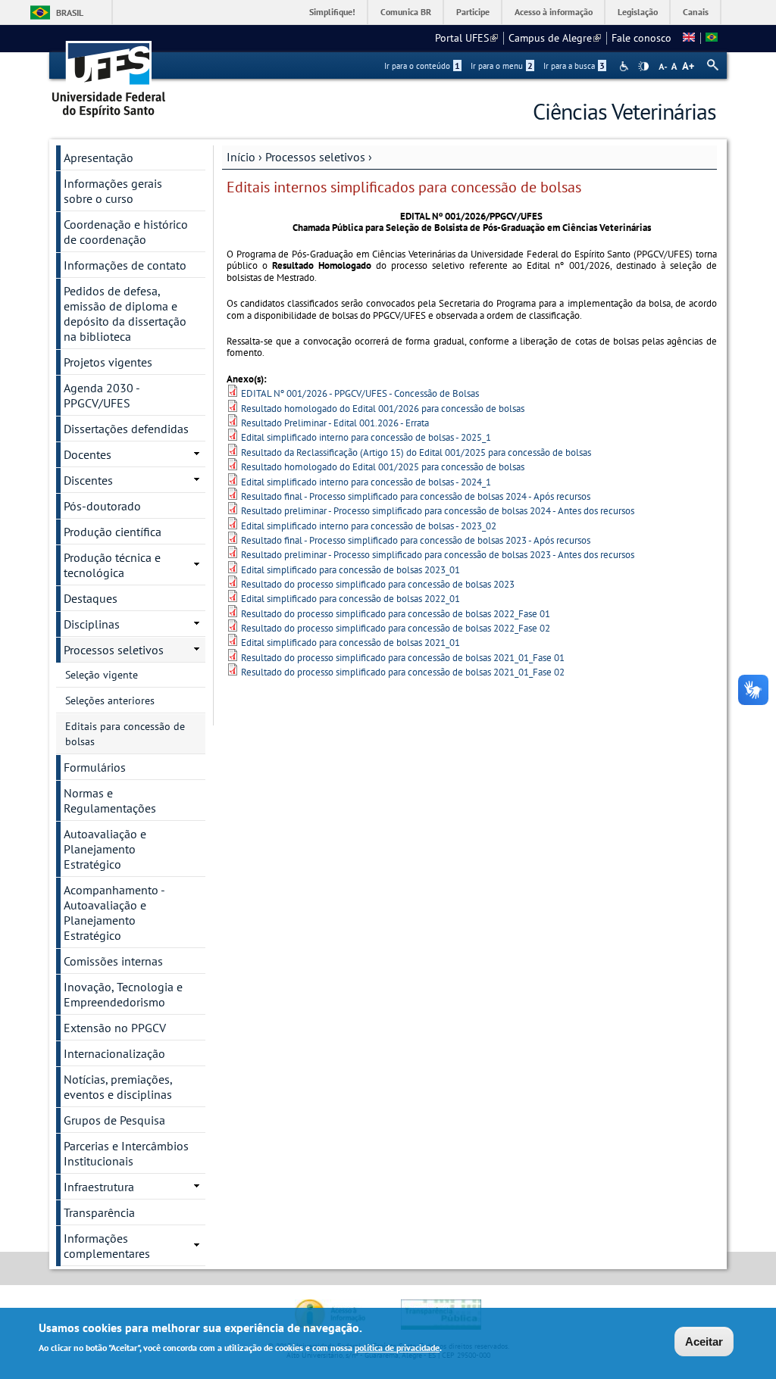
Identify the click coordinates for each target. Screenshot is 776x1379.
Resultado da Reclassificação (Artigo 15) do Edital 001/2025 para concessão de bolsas (416, 452)
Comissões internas (113, 961)
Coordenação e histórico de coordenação (126, 232)
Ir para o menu (502, 66)
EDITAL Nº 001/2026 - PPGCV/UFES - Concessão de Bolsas (360, 393)
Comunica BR (405, 11)
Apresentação (98, 157)
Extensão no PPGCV (115, 1027)
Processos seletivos (315, 156)
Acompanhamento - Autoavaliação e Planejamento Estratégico (114, 912)
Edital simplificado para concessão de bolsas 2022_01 (350, 598)
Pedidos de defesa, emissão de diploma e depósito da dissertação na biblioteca (125, 313)
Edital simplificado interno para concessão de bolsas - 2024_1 (366, 482)
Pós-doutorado (102, 505)
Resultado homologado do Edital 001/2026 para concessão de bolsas (382, 408)
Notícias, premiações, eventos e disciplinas (118, 1087)
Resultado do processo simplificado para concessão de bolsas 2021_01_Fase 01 (403, 657)
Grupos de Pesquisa (114, 1120)
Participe (473, 11)
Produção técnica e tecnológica (112, 565)
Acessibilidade (625, 66)
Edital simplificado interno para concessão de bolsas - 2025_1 (366, 437)
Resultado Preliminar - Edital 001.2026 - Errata (335, 423)
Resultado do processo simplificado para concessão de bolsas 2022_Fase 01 (395, 613)
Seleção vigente (101, 675)
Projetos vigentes (108, 362)
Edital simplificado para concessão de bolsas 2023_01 (350, 569)
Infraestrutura (99, 1186)
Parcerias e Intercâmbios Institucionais (126, 1153)
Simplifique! (332, 11)
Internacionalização (114, 1053)
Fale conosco (641, 38)
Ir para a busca (574, 66)
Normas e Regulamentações (110, 800)
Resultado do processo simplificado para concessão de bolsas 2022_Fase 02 (395, 628)
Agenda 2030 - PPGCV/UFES (102, 395)
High (643, 66)
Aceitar (704, 1341)
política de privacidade (397, 1347)
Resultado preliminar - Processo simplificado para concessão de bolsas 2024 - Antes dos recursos (437, 510)
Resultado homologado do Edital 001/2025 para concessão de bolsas (382, 466)
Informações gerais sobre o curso (113, 191)
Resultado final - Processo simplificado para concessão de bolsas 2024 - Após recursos (415, 496)
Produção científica (112, 531)
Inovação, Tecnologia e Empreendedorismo (123, 994)
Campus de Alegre (554, 38)
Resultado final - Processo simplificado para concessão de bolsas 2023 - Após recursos (415, 540)
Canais (696, 11)
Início (241, 156)
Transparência (99, 1212)
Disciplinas (92, 624)
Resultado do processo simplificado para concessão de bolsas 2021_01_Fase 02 (403, 672)
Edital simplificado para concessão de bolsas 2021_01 (350, 642)
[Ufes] (109, 74)
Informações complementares (107, 1246)
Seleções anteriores (110, 700)
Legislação (638, 11)
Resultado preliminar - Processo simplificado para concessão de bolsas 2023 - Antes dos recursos (437, 554)
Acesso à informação (554, 11)
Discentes (88, 480)
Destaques (90, 598)
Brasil (69, 12)
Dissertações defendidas (126, 428)
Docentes (87, 454)
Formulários (95, 767)
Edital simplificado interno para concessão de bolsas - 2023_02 (368, 525)
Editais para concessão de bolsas (125, 733)
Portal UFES (466, 38)
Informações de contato (125, 265)
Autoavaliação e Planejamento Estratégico (105, 849)
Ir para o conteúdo (422, 66)
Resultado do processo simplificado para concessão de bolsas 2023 (378, 584)
